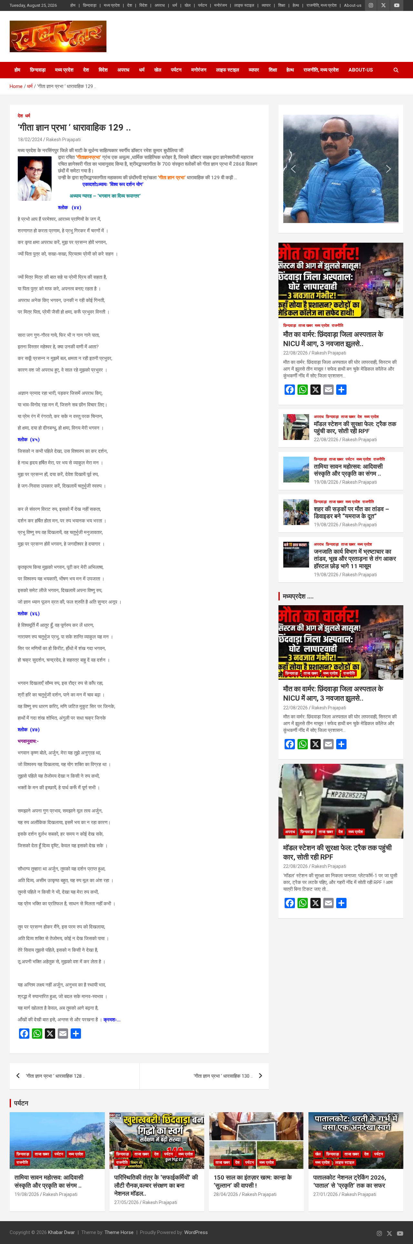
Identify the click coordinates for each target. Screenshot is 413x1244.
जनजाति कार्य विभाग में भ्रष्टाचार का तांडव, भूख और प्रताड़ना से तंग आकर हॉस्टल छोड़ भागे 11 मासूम (355, 559)
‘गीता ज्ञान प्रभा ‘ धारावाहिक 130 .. (223, 1076)
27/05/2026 (126, 1202)
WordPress (196, 1232)
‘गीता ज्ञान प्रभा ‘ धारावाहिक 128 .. (55, 1076)
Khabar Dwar (61, 1232)
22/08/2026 (295, 352)
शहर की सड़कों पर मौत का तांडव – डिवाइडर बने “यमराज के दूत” (351, 512)
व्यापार (266, 5)
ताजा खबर (305, 325)
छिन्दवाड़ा (89, 5)
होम (73, 5)
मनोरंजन (220, 5)
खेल (188, 5)
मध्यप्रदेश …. (298, 596)
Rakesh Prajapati (63, 139)
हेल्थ (296, 5)
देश (129, 5)
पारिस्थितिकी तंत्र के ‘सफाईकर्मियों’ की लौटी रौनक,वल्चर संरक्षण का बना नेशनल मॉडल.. (156, 1185)
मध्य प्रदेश (112, 5)
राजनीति (337, 325)
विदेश (143, 5)
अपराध (160, 5)
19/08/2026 (326, 482)
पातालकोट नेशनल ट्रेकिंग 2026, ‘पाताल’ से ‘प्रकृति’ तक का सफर (349, 1181)
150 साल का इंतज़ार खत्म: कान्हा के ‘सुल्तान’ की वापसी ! (253, 1181)
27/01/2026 (325, 1194)
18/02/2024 (30, 139)
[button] (293, 169)
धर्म (174, 5)
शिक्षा (281, 5)
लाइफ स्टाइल (244, 5)
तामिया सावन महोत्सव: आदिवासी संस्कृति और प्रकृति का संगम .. (348, 470)
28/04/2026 (226, 1194)
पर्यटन (202, 5)
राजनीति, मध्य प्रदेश (322, 5)
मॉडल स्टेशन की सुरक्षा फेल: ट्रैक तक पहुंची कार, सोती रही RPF (355, 427)
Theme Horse (119, 1232)
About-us (352, 5)
